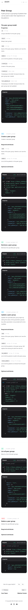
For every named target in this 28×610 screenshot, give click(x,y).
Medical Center (22, 593)
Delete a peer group (8, 521)
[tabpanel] (14, 187)
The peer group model (9, 25)
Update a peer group (8, 315)
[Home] (10, 2)
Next (23, 590)
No (22, 584)
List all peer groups (8, 451)
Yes (19, 584)
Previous (6, 590)
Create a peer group (8, 136)
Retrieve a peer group (8, 245)
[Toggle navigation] (2, 2)
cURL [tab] (14, 174)
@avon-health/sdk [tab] (21, 174)
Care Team (4, 593)
